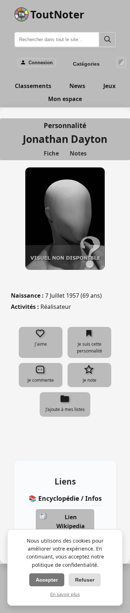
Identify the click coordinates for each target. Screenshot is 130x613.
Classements (33, 86)
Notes (78, 153)
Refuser (84, 580)
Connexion (41, 62)
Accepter (47, 580)
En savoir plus (65, 594)
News (77, 86)
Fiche (51, 153)
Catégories (86, 64)
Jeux (109, 86)
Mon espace (65, 99)
